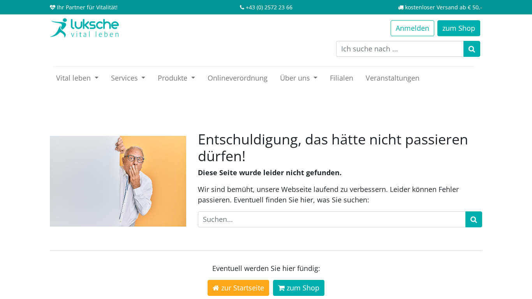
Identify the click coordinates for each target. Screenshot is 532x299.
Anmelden (412, 28)
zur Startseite (241, 287)
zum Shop (302, 287)
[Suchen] (471, 49)
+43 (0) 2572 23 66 (269, 7)
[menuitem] (237, 78)
